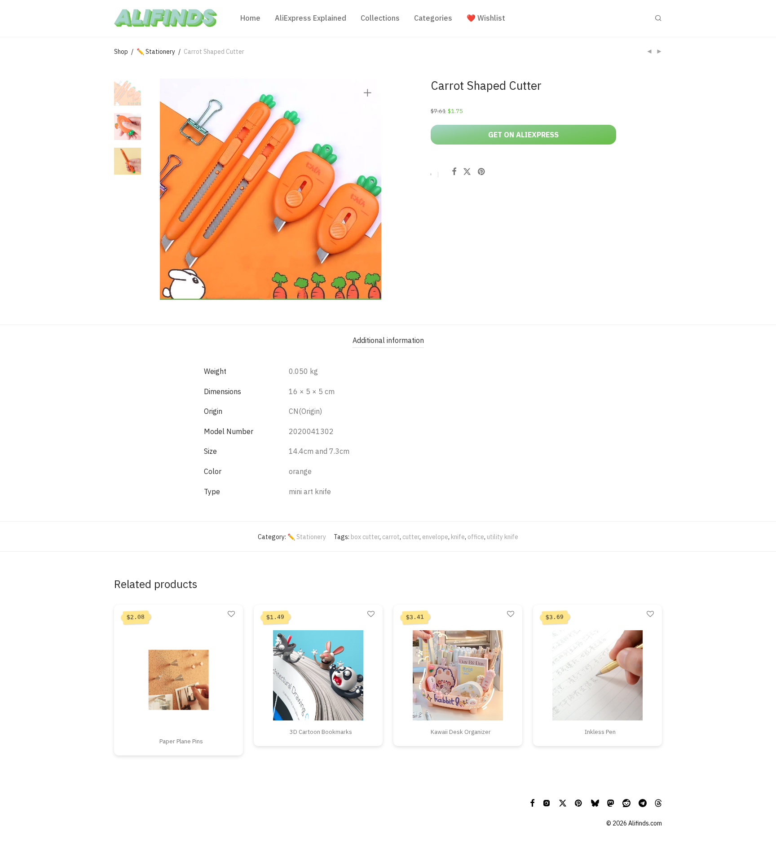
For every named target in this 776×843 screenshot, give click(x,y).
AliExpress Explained (310, 17)
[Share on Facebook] (454, 171)
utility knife (502, 537)
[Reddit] (626, 803)
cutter (410, 537)
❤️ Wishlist (486, 17)
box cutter (365, 537)
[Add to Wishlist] (431, 176)
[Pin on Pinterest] (482, 171)
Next (369, 189)
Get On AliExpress (523, 134)
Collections (380, 17)
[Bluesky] (595, 803)
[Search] (658, 18)
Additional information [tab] (388, 340)
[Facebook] (532, 803)
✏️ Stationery (156, 52)
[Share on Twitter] (467, 171)
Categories (433, 17)
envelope (435, 537)
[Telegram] (643, 803)
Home (250, 17)
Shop (121, 52)
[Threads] (658, 803)
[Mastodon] (610, 803)
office (475, 537)
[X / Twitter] (563, 803)
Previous (172, 189)
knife (458, 537)
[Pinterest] (579, 803)
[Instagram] (546, 803)
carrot (391, 537)
